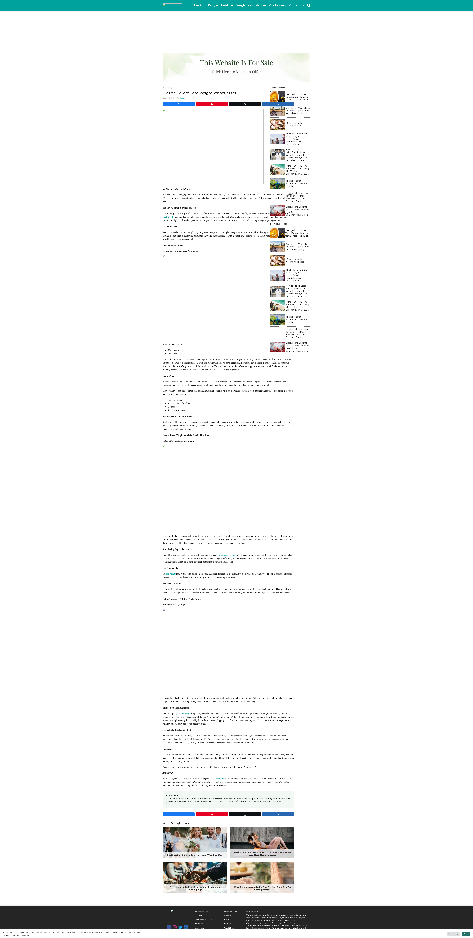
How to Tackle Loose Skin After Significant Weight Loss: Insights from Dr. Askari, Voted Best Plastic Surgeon (296, 155)
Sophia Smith (185, 98)
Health (198, 5)
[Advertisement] (236, 29)
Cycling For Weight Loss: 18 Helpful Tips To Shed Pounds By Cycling (298, 110)
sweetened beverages (228, 554)
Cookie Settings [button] (453, 934)
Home (165, 88)
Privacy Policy (200, 923)
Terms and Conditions (203, 919)
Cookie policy (200, 927)
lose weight (170, 573)
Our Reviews (277, 5)
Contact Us (296, 5)
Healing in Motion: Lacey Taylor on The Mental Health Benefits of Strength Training (298, 197)
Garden (261, 5)
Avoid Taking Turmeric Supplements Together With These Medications (297, 97)
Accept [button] (466, 934)
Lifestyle (212, 5)
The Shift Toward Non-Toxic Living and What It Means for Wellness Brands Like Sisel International (297, 139)
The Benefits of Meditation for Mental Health (296, 183)
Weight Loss (244, 5)
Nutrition (227, 5)
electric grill (168, 216)
